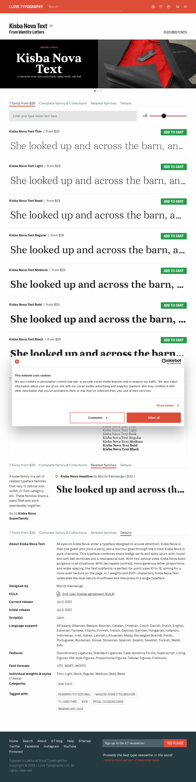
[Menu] (185, 6)
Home (13, 741)
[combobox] (85, 6)
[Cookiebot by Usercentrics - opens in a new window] (164, 361)
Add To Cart (174, 132)
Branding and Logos (70, 709)
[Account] (153, 7)
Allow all (154, 417)
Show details (165, 405)
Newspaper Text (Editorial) (74, 694)
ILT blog (57, 741)
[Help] (168, 7)
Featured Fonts (175, 32)
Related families (104, 103)
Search (28, 741)
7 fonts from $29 (22, 103)
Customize (95, 417)
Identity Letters (31, 32)
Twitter (14, 746)
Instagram (51, 746)
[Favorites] (161, 7)
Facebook (32, 746)
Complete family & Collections (63, 103)
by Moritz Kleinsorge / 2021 (97, 476)
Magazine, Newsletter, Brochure (115, 694)
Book (85, 701)
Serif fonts (65, 684)
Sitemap (84, 741)
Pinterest (16, 752)
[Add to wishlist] (51, 25)
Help (70, 741)
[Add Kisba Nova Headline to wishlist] (56, 476)
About (42, 741)
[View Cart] (178, 7)
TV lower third (67, 701)
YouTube (70, 746)
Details (125, 103)
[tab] (95, 91)
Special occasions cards (108, 701)
